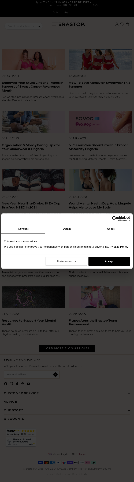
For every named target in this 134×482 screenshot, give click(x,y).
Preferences (64, 261)
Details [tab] (67, 228)
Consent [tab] (23, 228)
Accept (109, 261)
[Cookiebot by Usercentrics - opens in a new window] (114, 218)
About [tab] (111, 228)
